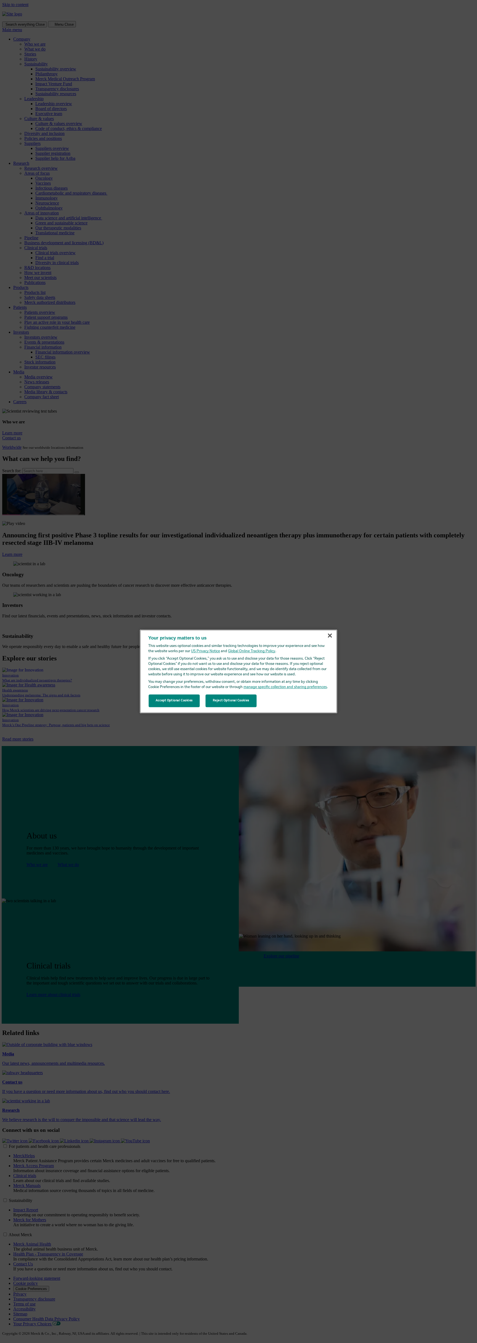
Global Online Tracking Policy (251, 651)
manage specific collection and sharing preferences (285, 687)
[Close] (330, 636)
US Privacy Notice (205, 651)
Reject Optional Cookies (231, 700)
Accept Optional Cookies (174, 700)
